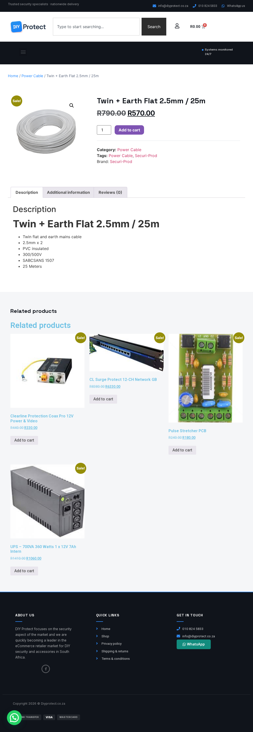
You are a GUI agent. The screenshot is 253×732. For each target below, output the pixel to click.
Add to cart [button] (24, 440)
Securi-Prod (146, 155)
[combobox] (96, 27)
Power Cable (32, 76)
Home (13, 76)
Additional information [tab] (68, 192)
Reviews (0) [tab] (110, 192)
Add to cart (129, 129)
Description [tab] (27, 192)
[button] (23, 52)
